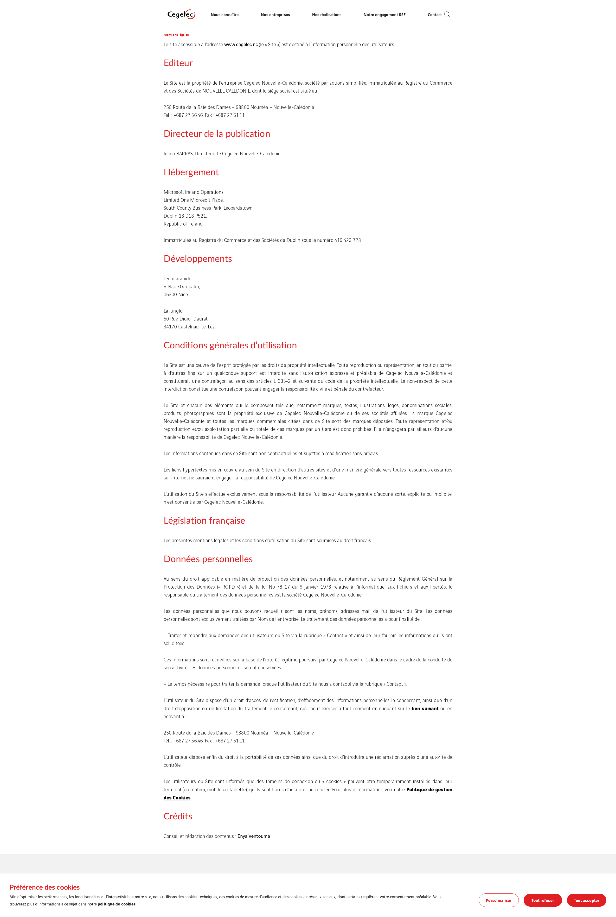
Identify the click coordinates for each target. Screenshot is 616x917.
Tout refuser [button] (543, 900)
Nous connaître (225, 14)
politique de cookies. (117, 904)
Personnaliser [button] (499, 900)
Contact (435, 14)
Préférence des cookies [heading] (45, 887)
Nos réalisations (327, 14)
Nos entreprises (275, 14)
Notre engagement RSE (385, 14)
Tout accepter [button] (586, 900)
